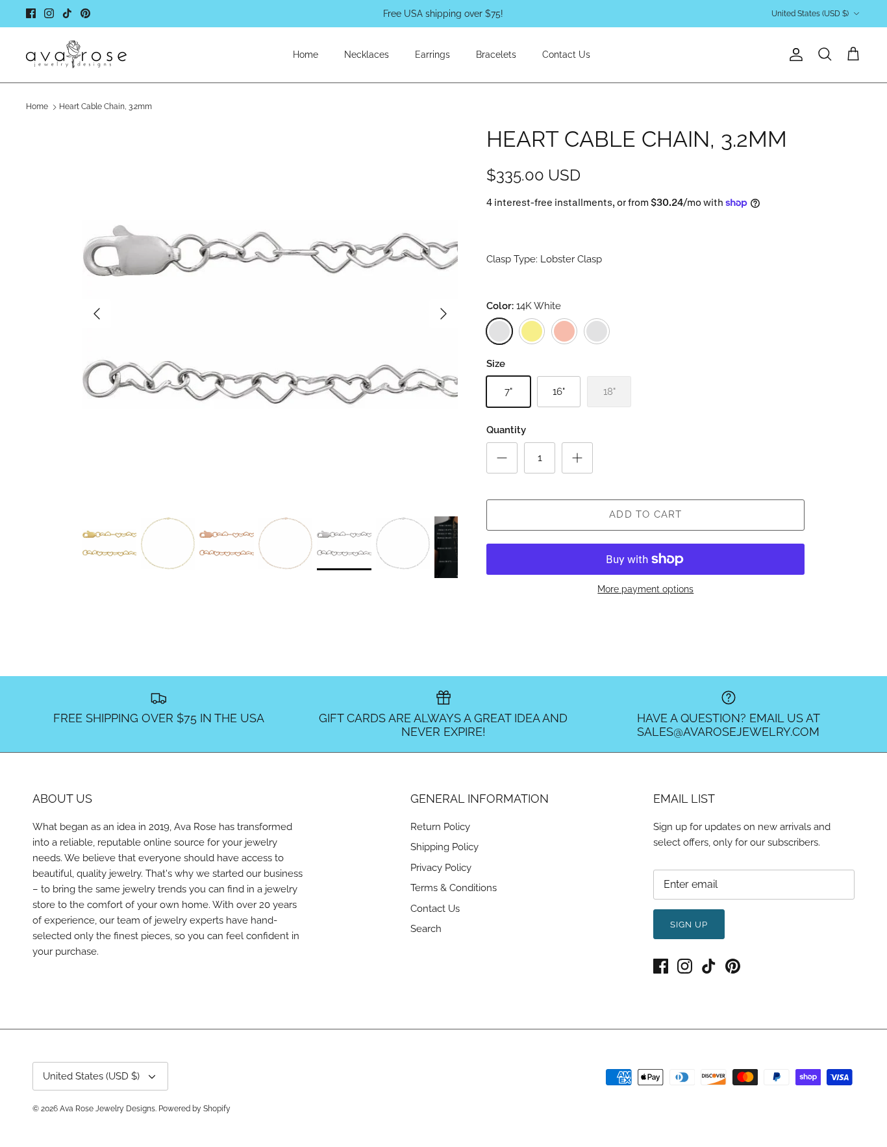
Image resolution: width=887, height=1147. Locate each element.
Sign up (689, 924)
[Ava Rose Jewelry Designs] (76, 54)
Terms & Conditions (453, 888)
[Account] (793, 54)
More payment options (645, 589)
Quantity (506, 430)
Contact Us (566, 54)
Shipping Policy (444, 847)
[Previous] (96, 313)
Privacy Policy (440, 868)
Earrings (432, 54)
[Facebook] (31, 13)
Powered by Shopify (194, 1108)
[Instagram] (49, 13)
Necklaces (366, 54)
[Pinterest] (85, 13)
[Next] (443, 313)
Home (305, 54)
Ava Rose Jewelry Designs (107, 1108)
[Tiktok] (67, 13)
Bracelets (496, 54)
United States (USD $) (810, 13)
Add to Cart (645, 514)
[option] (270, 314)
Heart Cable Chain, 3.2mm (105, 107)
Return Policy (440, 827)
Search (426, 929)
